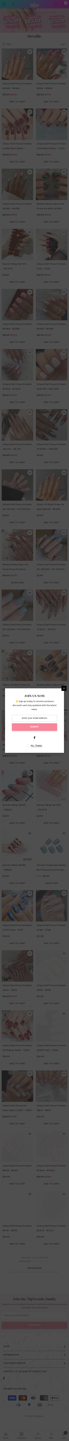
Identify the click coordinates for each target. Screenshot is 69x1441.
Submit (34, 726)
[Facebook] (34, 737)
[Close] (63, 688)
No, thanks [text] (36, 745)
